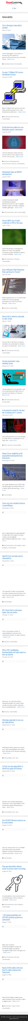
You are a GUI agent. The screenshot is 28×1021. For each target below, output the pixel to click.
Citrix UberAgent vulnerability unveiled (12, 26)
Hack (15, 212)
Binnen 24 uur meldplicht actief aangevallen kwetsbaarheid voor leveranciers (12, 455)
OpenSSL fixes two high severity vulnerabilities (12, 557)
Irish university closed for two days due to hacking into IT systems (13, 411)
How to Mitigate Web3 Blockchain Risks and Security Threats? (13, 270)
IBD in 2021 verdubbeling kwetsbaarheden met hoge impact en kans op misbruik (14, 652)
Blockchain (7, 1006)
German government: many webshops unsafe (10, 362)
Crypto (13, 1006)
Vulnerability (18, 64)
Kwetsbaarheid (9, 64)
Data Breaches (9, 212)
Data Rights (17, 545)
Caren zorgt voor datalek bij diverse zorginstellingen (13, 504)
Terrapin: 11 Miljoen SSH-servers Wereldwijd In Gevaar (12, 73)
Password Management (11, 161)
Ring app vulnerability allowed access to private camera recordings (14, 867)
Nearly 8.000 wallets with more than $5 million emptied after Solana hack (12, 970)
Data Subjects (18, 904)
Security (16, 117)
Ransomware (6, 164)
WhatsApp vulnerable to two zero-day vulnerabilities (13, 721)
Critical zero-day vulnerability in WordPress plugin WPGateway (12, 767)
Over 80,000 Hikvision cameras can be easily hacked (13, 821)
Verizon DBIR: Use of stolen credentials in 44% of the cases (12, 221)
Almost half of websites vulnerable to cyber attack (13, 317)
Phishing (16, 259)
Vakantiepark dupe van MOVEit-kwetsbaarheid (12, 172)
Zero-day (15, 758)
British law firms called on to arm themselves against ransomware (13, 128)
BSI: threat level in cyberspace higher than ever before (12, 611)
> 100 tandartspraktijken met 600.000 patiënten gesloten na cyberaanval (12, 917)
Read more (10, 59)
